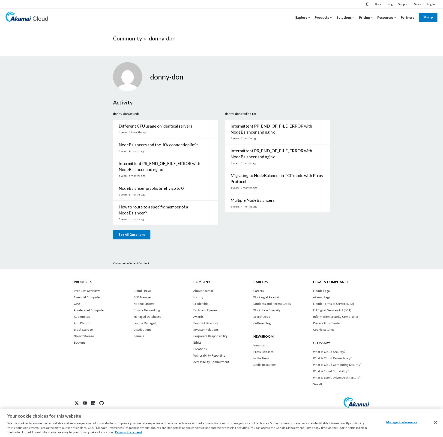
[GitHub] (101, 403)
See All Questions (132, 234)
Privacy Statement (128, 432)
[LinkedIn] (93, 403)
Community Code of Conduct (131, 263)
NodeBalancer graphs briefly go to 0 (151, 188)
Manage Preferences (401, 422)
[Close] (436, 422)
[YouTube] (85, 403)
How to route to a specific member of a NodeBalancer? (153, 209)
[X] (76, 403)
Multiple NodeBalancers (252, 200)
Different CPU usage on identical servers (155, 125)
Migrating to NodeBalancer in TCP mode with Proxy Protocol (276, 178)
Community (127, 38)
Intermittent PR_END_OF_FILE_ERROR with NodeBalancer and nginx (159, 166)
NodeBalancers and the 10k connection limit (158, 144)
